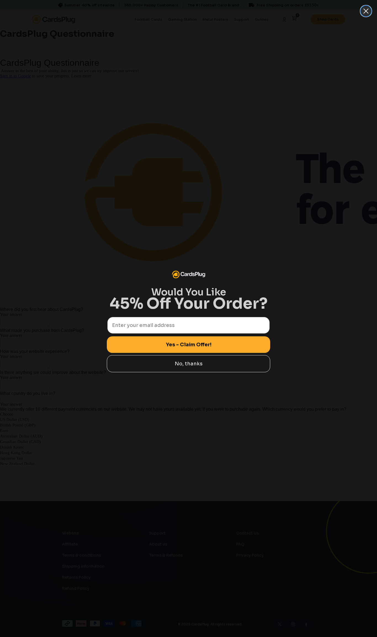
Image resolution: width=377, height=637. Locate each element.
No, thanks (189, 364)
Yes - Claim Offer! (188, 345)
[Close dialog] (365, 11)
